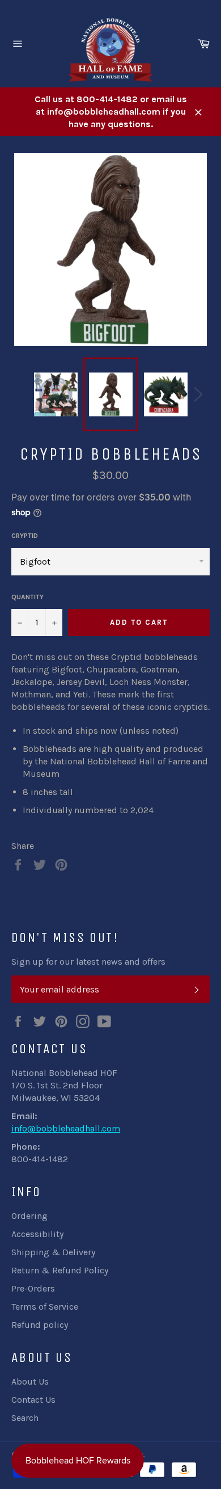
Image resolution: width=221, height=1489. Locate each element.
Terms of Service (44, 1306)
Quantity (27, 597)
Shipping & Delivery (53, 1252)
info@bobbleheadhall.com (65, 1128)
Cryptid (24, 536)
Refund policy (39, 1324)
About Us (30, 1381)
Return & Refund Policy (59, 1270)
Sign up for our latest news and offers (88, 961)
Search (25, 1417)
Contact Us (33, 1399)
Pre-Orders (33, 1288)
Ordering (29, 1215)
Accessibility (37, 1234)
